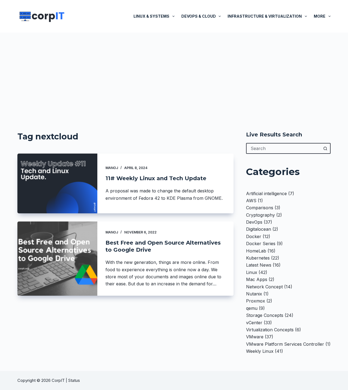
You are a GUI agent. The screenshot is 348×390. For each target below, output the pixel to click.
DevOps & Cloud (198, 16)
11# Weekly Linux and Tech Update (155, 178)
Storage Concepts (264, 315)
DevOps (254, 222)
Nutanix (254, 294)
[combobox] (283, 148)
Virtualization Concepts (270, 329)
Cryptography (260, 215)
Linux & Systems (151, 16)
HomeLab (256, 251)
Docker (253, 236)
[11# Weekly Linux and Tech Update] (57, 183)
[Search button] (325, 148)
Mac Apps (256, 279)
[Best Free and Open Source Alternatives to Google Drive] (57, 258)
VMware (254, 336)
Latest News (258, 265)
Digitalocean (258, 229)
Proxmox (255, 301)
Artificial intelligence (266, 193)
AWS (251, 200)
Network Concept (264, 286)
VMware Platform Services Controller (285, 344)
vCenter (254, 322)
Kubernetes (258, 258)
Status (74, 380)
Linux (251, 272)
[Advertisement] (174, 73)
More (319, 16)
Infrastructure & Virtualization (265, 16)
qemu (251, 308)
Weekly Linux (260, 351)
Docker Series (260, 243)
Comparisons (259, 207)
